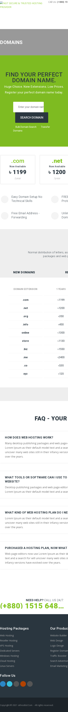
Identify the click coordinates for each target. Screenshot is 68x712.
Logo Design (57, 645)
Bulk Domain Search (25, 127)
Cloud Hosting (7, 660)
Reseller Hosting (8, 640)
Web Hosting (7, 635)
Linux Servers (7, 666)
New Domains (24, 272)
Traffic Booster (58, 655)
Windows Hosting (9, 655)
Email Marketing (58, 666)
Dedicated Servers (9, 650)
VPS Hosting (6, 645)
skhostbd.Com (25, 705)
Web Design (56, 640)
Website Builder (58, 635)
